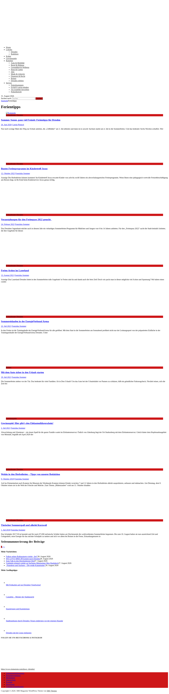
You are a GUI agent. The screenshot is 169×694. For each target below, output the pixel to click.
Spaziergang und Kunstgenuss (18, 609)
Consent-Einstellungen (15, 687)
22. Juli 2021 (6, 326)
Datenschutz (11, 680)
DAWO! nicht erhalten (20, 87)
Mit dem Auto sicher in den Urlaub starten (22, 372)
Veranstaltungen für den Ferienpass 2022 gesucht (26, 219)
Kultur (8, 56)
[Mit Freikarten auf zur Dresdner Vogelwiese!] (15, 583)
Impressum (10, 684)
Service (9, 83)
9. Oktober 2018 (7, 479)
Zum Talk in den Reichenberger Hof (20, 561)
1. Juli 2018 (5, 530)
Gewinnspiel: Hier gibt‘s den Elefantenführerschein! (27, 423)
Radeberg (14, 54)
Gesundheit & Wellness (20, 67)
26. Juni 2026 (6, 125)
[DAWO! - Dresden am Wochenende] (84, 43)
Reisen (13, 78)
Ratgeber (9, 61)
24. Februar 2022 (7, 224)
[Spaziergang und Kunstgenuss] (15, 607)
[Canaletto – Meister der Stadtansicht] (15, 595)
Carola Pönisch (18, 125)
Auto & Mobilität (17, 63)
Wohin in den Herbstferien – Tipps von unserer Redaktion (30, 474)
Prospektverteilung (13, 675)
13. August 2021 (7, 275)
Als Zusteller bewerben (20, 90)
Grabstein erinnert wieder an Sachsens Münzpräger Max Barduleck (32, 563)
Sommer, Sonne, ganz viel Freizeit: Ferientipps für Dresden (30, 120)
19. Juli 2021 (6, 377)
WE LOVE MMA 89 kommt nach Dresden (23, 559)
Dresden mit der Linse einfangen (18, 633)
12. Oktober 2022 (8, 173)
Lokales (9, 50)
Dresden (14, 52)
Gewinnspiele (11, 58)
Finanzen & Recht (18, 76)
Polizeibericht (16, 92)
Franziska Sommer (22, 173)
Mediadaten (10, 678)
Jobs (12, 72)
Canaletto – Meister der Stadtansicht (20, 597)
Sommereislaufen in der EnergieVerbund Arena (25, 321)
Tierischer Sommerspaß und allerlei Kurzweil (24, 525)
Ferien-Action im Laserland (15, 270)
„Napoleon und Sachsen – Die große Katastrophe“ (25, 565)
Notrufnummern (17, 85)
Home (8, 47)
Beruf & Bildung (17, 65)
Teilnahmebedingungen (15, 673)
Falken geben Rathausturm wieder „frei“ (21, 556)
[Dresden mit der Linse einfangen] (15, 631)
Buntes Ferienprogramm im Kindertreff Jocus (24, 168)
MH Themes (52, 691)
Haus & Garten (17, 70)
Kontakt (9, 682)
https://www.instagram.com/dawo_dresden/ (18, 669)
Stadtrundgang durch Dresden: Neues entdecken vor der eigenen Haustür (34, 621)
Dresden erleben (17, 81)
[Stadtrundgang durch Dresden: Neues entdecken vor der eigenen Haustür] (15, 619)
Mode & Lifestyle (18, 74)
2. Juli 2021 (5, 428)
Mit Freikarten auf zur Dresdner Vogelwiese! (23, 585)
